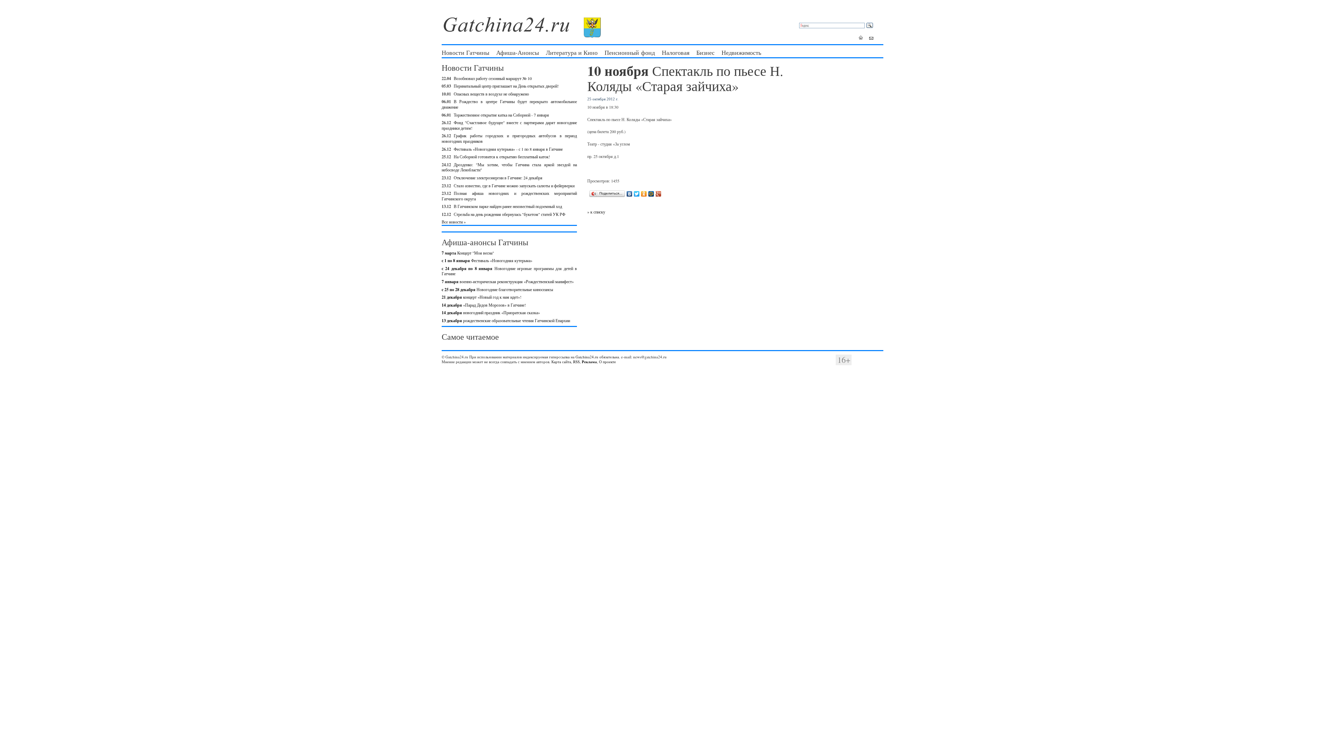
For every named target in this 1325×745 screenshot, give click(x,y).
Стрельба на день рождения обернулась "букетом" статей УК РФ (509, 214)
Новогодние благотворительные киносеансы (497, 289)
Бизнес (705, 52)
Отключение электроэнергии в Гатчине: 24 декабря (498, 177)
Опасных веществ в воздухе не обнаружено (491, 94)
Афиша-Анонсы (517, 52)
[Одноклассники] (644, 193)
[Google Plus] (658, 193)
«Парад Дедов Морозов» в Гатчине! (484, 305)
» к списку (596, 212)
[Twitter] (636, 193)
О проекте (607, 361)
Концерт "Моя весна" (468, 253)
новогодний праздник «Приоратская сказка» (491, 312)
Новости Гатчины (465, 52)
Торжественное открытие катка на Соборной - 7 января (501, 115)
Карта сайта (561, 361)
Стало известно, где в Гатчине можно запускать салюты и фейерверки (514, 185)
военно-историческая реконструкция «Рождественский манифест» (508, 281)
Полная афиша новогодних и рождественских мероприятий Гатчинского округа (509, 195)
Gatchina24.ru (587, 356)
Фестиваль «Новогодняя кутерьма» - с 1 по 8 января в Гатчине (508, 149)
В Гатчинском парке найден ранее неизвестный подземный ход (508, 206)
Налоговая (675, 52)
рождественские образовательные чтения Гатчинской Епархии (506, 320)
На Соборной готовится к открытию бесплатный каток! (502, 156)
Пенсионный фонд (630, 52)
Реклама (589, 362)
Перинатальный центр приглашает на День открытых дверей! (506, 86)
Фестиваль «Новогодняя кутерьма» (487, 260)
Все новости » (454, 222)
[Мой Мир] (651, 193)
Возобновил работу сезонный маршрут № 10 (493, 78)
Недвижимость (741, 52)
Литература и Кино (572, 52)
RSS (576, 361)
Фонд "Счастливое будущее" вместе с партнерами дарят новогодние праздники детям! (509, 125)
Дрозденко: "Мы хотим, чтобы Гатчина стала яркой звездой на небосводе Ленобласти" (509, 167)
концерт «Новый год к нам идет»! (481, 297)
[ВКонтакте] (629, 193)
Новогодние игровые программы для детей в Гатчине (509, 271)
